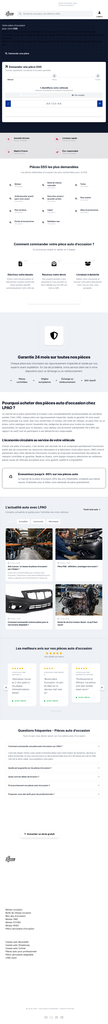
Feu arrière (65, 41)
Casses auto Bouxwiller (17, 942)
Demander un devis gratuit (41, 834)
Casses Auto (26, 4)
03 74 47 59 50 (85, 4)
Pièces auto (8, 4)
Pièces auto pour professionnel (21, 951)
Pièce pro (34, 4)
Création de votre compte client (19, 992)
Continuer (52, 113)
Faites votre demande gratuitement (56, 299)
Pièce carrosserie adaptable (19, 954)
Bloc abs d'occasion (16, 916)
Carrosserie (38, 521)
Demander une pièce (18, 53)
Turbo (13, 41)
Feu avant (55, 41)
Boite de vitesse (24, 41)
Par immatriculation (31, 95)
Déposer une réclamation (30, 966)
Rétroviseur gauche (81, 41)
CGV (7, 984)
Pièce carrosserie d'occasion (20, 928)
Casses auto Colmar (16, 948)
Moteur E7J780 (13, 922)
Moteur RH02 (12, 925)
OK (89, 14)
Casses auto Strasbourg (18, 945)
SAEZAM (78, 1009)
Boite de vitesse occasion (52, 4)
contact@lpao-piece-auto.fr (21, 881)
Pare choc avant (41, 41)
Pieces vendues (17, 4)
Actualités (23, 521)
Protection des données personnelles (21, 988)
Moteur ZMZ (12, 919)
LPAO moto (11, 957)
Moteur (6, 41)
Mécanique (53, 521)
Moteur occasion (42, 4)
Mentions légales (13, 979)
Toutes (11, 521)
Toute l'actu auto (90, 509)
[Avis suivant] (102, 687)
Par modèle (79, 95)
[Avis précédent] (6, 687)
